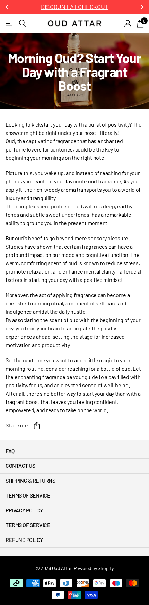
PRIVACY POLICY (24, 510)
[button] (7, 7)
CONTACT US (20, 465)
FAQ (10, 451)
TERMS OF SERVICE (28, 495)
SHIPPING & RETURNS (30, 480)
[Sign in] (128, 23)
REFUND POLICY (24, 539)
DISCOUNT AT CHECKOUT (74, 6)
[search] (22, 23)
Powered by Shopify (94, 568)
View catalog (10, 23)
